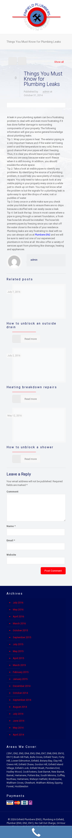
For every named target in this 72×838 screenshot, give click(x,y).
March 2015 (19, 665)
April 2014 (18, 734)
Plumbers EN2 (42, 234)
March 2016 (19, 623)
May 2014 (18, 727)
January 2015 (20, 679)
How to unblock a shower (30, 447)
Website (11, 554)
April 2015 (18, 658)
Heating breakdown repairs (32, 387)
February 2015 (20, 672)
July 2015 (18, 644)
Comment (12, 491)
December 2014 (21, 686)
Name (11, 526)
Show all (59, 61)
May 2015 (18, 651)
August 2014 (20, 706)
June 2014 (18, 720)
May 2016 (18, 609)
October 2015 (20, 630)
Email (11, 540)
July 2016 (18, 602)
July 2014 (18, 713)
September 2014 (22, 699)
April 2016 (18, 616)
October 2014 (20, 692)
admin (46, 91)
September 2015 (22, 637)
